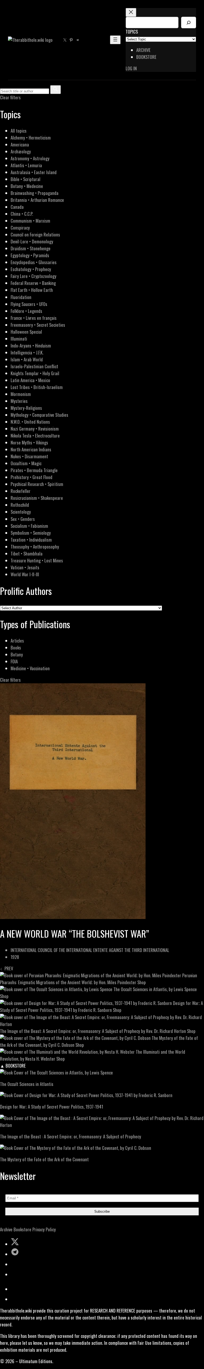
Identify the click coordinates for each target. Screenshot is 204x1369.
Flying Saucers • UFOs (29, 304)
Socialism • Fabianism (29, 525)
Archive (6, 1229)
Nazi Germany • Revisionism (35, 428)
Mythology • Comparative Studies (39, 414)
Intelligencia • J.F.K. (27, 352)
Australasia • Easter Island (34, 172)
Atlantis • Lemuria (26, 165)
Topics (132, 31)
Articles (17, 640)
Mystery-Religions (26, 407)
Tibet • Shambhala (26, 553)
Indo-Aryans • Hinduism (31, 345)
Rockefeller (21, 491)
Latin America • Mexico (30, 380)
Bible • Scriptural (25, 179)
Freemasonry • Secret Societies (38, 324)
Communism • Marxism (30, 220)
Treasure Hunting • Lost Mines (37, 560)
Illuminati (19, 338)
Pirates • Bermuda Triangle (34, 470)
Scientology (21, 511)
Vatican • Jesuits (25, 567)
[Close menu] (131, 12)
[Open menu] (115, 39)
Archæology (21, 151)
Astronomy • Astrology (30, 158)
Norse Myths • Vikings (29, 442)
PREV (7, 968)
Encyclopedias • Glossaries (34, 262)
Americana (20, 144)
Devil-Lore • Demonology (32, 241)
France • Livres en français (34, 317)
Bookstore (22, 1229)
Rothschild (20, 504)
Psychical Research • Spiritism (37, 484)
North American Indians (31, 449)
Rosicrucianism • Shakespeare (37, 498)
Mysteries (19, 401)
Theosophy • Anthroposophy (35, 546)
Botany (17, 654)
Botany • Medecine (27, 186)
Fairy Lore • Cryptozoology (33, 276)
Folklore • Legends (26, 311)
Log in (131, 68)
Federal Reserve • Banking (33, 283)
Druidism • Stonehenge (30, 248)
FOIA (14, 661)
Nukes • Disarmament (29, 456)
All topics (19, 130)
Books (16, 647)
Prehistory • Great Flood (31, 477)
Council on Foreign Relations (35, 234)
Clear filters (10, 97)
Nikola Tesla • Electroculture (35, 435)
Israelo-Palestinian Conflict (34, 366)
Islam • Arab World (27, 359)
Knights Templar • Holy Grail (35, 373)
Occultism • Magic (26, 463)
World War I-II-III (25, 574)
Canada (17, 206)
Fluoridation (21, 297)
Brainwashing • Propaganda (34, 193)
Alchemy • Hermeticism (31, 137)
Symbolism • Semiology (31, 532)
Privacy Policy (44, 1229)
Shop (141, 982)
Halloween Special (26, 331)
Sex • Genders (23, 519)
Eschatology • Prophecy (31, 269)
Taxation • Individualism (31, 539)
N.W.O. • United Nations (30, 421)
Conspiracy (20, 227)
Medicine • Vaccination (30, 668)
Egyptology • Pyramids (30, 255)
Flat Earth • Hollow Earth (32, 290)
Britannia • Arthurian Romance (37, 200)
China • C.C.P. (22, 213)
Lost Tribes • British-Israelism (37, 387)
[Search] (188, 22)
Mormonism (21, 394)
